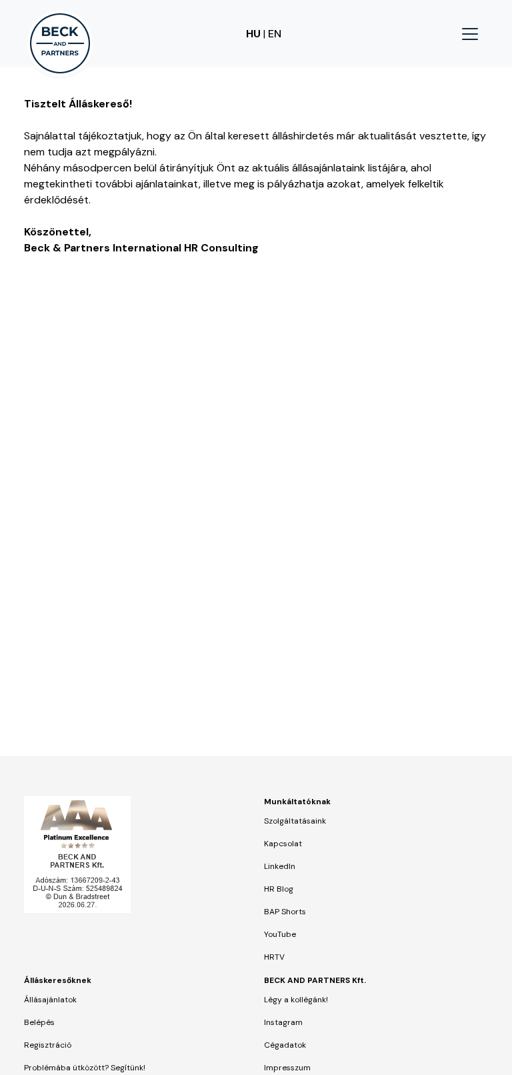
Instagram (283, 1022)
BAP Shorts (285, 911)
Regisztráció (47, 1045)
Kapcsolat (283, 843)
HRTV (274, 957)
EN (274, 34)
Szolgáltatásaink (295, 821)
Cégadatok (285, 1045)
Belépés (39, 1022)
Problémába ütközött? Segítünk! (84, 1067)
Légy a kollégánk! (296, 999)
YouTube (280, 934)
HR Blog (278, 889)
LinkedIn (279, 866)
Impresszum (287, 1067)
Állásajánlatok (50, 999)
